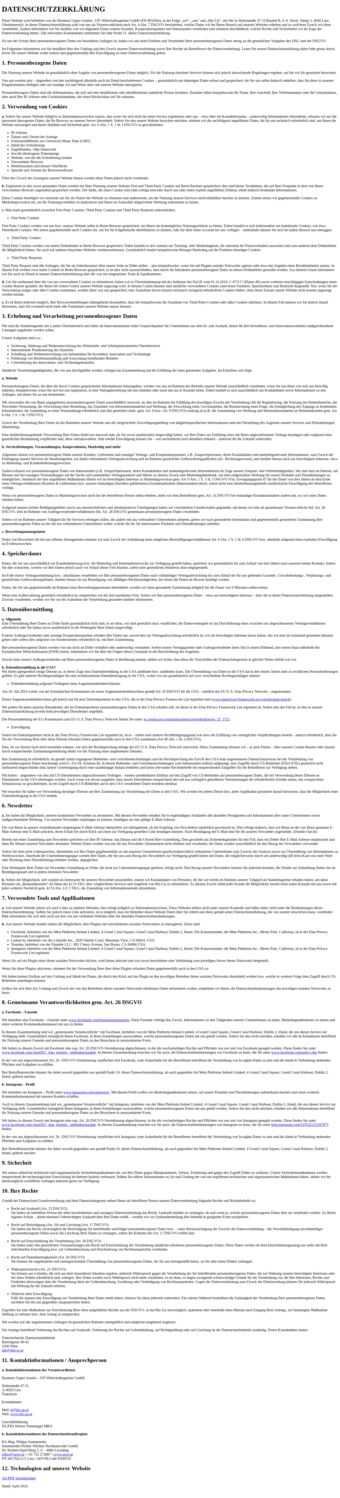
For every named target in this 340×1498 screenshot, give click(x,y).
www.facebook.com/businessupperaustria (99, 1020)
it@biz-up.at (19, 1410)
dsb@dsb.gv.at (12, 1350)
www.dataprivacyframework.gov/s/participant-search (251, 699)
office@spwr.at (13, 1454)
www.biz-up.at (21, 1414)
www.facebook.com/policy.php (294, 1052)
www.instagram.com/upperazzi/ (86, 1092)
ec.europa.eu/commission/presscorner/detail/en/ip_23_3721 (187, 719)
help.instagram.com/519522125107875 (299, 1125)
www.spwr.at (63, 1454)
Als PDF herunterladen (19, 1478)
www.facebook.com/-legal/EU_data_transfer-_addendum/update (49, 1052)
